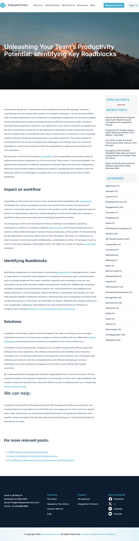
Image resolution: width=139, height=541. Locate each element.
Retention (111, 308)
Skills (108, 313)
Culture (109, 196)
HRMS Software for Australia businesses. (28, 452)
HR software (84, 499)
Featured (110, 212)
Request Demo (114, 5)
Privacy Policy (87, 534)
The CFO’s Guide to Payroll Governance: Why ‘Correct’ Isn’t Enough (121, 142)
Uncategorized (113, 334)
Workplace (111, 340)
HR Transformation (115, 239)
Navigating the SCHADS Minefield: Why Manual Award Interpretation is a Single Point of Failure (121, 154)
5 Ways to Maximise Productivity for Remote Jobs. (33, 456)
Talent (109, 324)
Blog (92, 5)
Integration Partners (88, 504)
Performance (112, 287)
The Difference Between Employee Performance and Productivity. (41, 460)
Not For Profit (112, 271)
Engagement (112, 207)
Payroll (109, 281)
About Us (38, 5)
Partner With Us (55, 509)
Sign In (133, 5)
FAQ (49, 514)
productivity (46, 156)
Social (108, 319)
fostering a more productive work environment (51, 309)
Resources (82, 5)
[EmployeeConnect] (14, 4)
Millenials (110, 260)
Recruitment (112, 303)
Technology (111, 329)
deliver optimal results (15, 386)
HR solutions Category (117, 228)
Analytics (110, 191)
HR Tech (110, 233)
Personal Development (117, 292)
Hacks (109, 223)
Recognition (112, 297)
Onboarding (112, 276)
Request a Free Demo (58, 504)
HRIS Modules (52, 5)
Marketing (111, 255)
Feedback (111, 218)
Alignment (111, 186)
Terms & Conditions (105, 534)
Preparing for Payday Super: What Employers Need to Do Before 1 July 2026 (120, 132)
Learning (110, 249)
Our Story (52, 499)
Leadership (111, 244)
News (108, 265)
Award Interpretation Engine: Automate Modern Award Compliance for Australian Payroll (120, 121)
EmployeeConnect (51, 534)
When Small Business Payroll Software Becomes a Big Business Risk (120, 165)
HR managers (56, 228)
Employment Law (114, 202)
